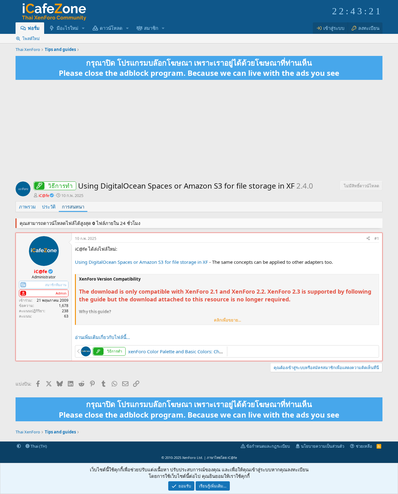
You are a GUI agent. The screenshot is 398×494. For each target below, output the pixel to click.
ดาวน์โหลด (111, 28)
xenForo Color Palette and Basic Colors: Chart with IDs (186, 351)
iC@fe (232, 457)
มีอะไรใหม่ (67, 28)
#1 (376, 238)
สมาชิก (151, 28)
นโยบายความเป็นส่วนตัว (322, 446)
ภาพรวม (27, 207)
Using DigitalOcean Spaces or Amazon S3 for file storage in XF (141, 262)
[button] (83, 28)
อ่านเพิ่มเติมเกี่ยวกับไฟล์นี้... (102, 337)
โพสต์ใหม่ (31, 38)
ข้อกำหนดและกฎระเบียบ (268, 446)
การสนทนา (73, 207)
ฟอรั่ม (33, 28)
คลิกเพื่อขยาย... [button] (227, 320)
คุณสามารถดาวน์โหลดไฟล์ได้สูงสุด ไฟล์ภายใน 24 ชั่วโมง (80, 223)
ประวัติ (49, 207)
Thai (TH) (38, 446)
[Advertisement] (199, 131)
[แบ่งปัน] (368, 238)
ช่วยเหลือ (364, 446)
